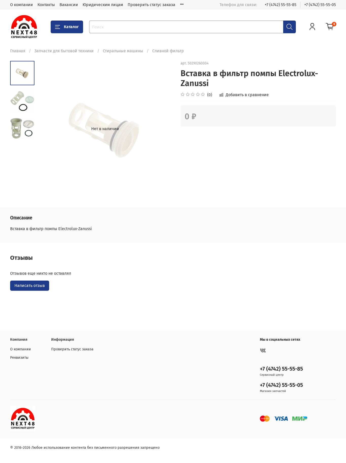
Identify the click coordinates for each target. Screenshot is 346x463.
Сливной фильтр (168, 50)
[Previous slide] (47, 129)
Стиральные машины (123, 50)
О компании (21, 4)
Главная (17, 50)
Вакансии (69, 4)
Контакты (46, 4)
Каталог (71, 26)
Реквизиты (19, 357)
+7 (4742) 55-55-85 (280, 4)
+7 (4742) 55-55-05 (320, 4)
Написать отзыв (29, 285)
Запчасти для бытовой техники (64, 50)
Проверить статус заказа (151, 4)
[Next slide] (163, 129)
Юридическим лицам (103, 4)
